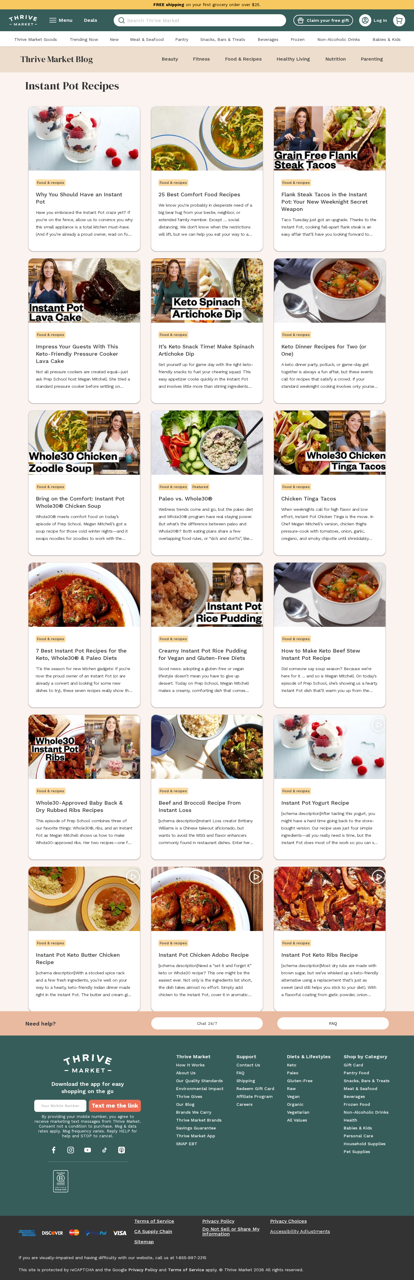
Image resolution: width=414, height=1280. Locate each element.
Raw (291, 1088)
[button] (399, 20)
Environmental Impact (199, 1088)
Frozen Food (357, 1104)
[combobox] (200, 20)
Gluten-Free (299, 1080)
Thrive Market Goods (35, 39)
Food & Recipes (243, 59)
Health (350, 1120)
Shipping (245, 1080)
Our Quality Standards (199, 1080)
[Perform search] (120, 20)
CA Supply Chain (153, 1231)
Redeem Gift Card (255, 1088)
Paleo (293, 1072)
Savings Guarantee (196, 1127)
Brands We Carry (193, 1112)
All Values (297, 1120)
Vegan (293, 1096)
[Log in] (365, 20)
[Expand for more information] (265, 4)
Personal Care (358, 1135)
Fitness (201, 59)
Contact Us (248, 1064)
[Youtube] (87, 1150)
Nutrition (335, 59)
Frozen (298, 39)
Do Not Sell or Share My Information (230, 1231)
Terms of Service (154, 1221)
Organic (295, 1104)
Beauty (170, 59)
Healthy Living (293, 59)
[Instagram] (70, 1150)
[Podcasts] (121, 1150)
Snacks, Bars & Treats (222, 39)
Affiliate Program (254, 1096)
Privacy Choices (288, 1221)
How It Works (190, 1064)
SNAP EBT (186, 1143)
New (114, 39)
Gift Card (353, 1064)
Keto (291, 1064)
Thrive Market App (195, 1135)
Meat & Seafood (147, 39)
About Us (185, 1072)
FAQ (333, 1023)
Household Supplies (365, 1143)
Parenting (372, 59)
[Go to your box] (399, 20)
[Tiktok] (104, 1150)
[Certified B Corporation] (61, 1181)
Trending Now (84, 39)
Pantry (181, 39)
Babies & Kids (386, 39)
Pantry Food (356, 1072)
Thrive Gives (189, 1096)
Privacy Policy (218, 1221)
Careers (244, 1104)
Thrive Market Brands (199, 1120)
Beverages (268, 39)
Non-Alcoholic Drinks (338, 39)
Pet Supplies (357, 1151)
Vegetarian (298, 1112)
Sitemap (144, 1241)
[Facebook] (53, 1150)
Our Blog (185, 1104)
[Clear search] (283, 20)
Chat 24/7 (207, 1023)
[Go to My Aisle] (23, 20)
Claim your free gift (328, 20)
